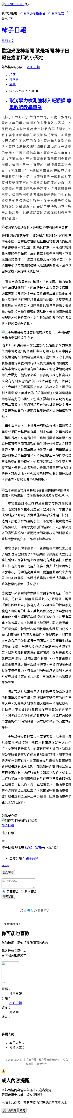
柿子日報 (14, 30)
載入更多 (8, 872)
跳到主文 (8, 41)
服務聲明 (42, 1063)
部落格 (14, 79)
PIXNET (18, 1059)
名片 (12, 84)
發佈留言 (8, 896)
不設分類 (33, 67)
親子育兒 (32, 858)
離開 (22, 1110)
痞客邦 (29, 847)
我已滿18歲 (9, 1110)
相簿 (12, 75)
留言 (38, 847)
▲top (5, 865)
